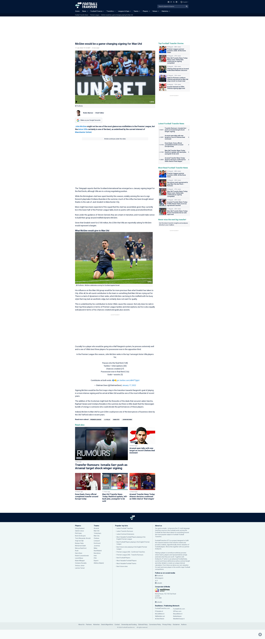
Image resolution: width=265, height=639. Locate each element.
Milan (95, 548)
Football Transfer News (81, 15)
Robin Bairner (88, 113)
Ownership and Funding (129, 624)
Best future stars (122, 566)
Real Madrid (98, 550)
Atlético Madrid (99, 563)
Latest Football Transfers (125, 528)
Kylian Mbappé (80, 560)
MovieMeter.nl (159, 614)
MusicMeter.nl (177, 614)
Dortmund (97, 543)
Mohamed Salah (80, 546)
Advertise (96, 624)
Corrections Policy (155, 624)
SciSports (158, 549)
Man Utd (116, 419)
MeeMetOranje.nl (178, 619)
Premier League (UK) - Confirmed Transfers (131, 552)
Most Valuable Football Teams (126, 563)
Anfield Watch (159, 619)
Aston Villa (83, 129)
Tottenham (97, 533)
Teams (136, 11)
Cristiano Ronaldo (81, 563)
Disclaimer (176, 624)
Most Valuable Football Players (127, 560)
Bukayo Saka (79, 543)
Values (154, 11)
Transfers (110, 11)
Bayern (96, 560)
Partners (89, 624)
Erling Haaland (79, 528)
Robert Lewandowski (82, 555)
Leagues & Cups (123, 11)
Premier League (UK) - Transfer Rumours (130, 555)
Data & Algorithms (107, 624)
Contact (117, 624)
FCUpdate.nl (159, 611)
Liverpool (97, 541)
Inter (95, 555)
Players (145, 11)
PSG (95, 558)
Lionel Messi (79, 558)
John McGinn (81, 126)
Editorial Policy (143, 624)
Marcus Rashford (80, 548)
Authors (184, 624)
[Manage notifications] (260, 634)
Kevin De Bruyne (80, 536)
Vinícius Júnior (79, 565)
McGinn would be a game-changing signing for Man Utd (117, 15)
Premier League (94, 15)
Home (77, 11)
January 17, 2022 (129, 385)
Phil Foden (78, 533)
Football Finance (96, 11)
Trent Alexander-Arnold (82, 538)
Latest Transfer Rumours (125, 531)
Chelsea (96, 538)
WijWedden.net (160, 616)
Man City (96, 536)
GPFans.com (177, 611)
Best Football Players (123, 558)
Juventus (97, 546)
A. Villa (107, 419)
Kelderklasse (177, 616)
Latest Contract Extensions (125, 534)
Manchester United (83, 132)
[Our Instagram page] (171, 2)
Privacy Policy (166, 624)
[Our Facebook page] (168, 2)
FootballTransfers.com (162, 608)
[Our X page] (173, 2)
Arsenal (96, 528)
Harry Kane (79, 553)
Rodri (76, 550)
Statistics (165, 11)
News (84, 11)
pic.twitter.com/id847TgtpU (128, 380)
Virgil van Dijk (79, 541)
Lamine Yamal (79, 568)
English (185, 2)
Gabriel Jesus (79, 531)
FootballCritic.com (179, 609)
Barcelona (97, 553)
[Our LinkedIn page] (176, 2)
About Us (81, 624)
